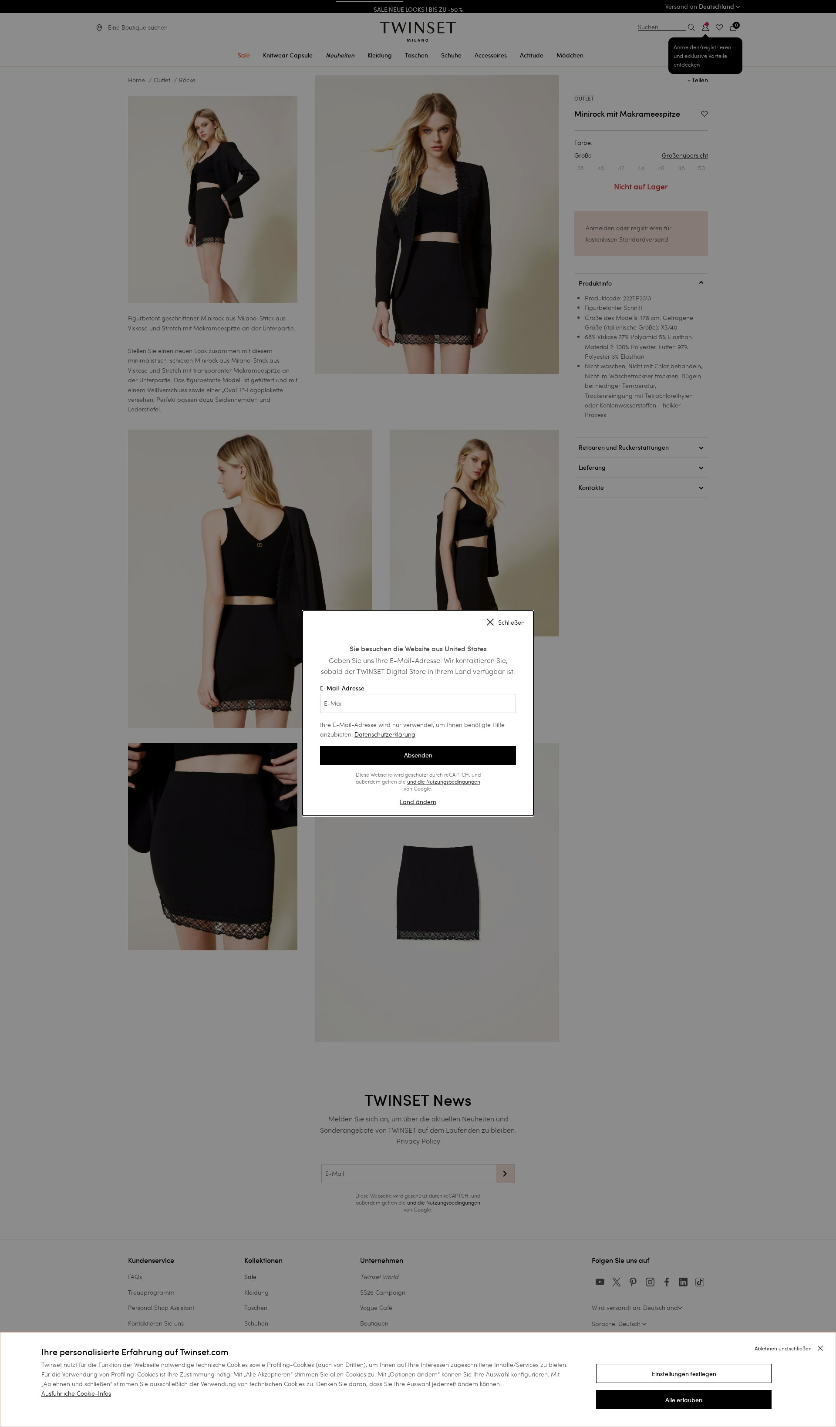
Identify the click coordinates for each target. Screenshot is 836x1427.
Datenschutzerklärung (384, 734)
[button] (684, 1373)
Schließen (511, 622)
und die (416, 781)
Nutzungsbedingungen (453, 781)
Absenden (418, 755)
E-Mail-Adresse (342, 688)
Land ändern (418, 802)
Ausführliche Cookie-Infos (76, 1393)
